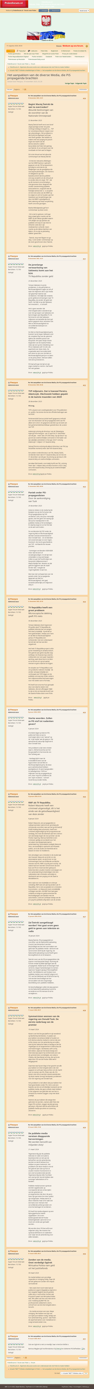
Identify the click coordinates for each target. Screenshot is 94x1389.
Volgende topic (81, 83)
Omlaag (9, 89)
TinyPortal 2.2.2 (30, 1386)
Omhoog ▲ (85, 1387)
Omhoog (10, 1358)
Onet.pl (58, 1349)
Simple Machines (20, 1386)
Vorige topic (69, 83)
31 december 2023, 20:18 (35, 601)
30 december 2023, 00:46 (35, 385)
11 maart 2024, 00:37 (34, 1010)
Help (70, 1387)
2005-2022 (39, 1386)
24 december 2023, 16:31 (35, 258)
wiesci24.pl (37, 246)
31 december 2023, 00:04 (35, 486)
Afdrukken (83, 89)
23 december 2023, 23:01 (35, 98)
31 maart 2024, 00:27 (34, 1338)
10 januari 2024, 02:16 (34, 796)
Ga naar (57, 1373)
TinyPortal (65, 1387)
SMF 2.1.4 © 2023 (10, 1386)
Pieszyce (14, 95)
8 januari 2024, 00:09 (34, 712)
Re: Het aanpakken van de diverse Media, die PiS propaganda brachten (52, 96)
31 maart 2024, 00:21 (34, 1253)
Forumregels (77, 1387)
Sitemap (45, 1386)
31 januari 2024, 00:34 (34, 916)
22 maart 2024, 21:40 (34, 1127)
